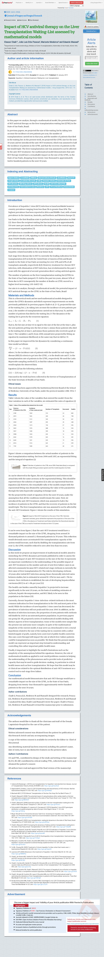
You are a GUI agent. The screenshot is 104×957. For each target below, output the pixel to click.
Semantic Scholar (49, 181)
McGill (46, 184)
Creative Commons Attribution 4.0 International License (90, 75)
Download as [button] (91, 31)
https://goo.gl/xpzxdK (38, 833)
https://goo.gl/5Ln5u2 (18, 844)
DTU (47, 187)
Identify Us (29, 2)
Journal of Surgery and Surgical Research (24, 15)
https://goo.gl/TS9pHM (63, 827)
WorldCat (40, 187)
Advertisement (92, 114)
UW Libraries (12, 184)
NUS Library (38, 184)
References (91, 112)
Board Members (50, 2)
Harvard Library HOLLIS (46, 178)
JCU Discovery (13, 187)
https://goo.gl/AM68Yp (18, 854)
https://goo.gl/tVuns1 (53, 804)
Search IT (71, 178)
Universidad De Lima (27, 187)
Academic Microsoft (28, 181)
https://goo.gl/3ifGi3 (70, 871)
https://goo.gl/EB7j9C (18, 860)
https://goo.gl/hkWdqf (45, 790)
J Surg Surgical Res (95, 2)
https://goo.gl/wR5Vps (42, 822)
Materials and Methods (91, 99)
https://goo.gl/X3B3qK (34, 878)
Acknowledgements (91, 110)
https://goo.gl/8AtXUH (22, 800)
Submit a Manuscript (76, 2)
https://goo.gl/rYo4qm (33, 838)
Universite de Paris (63, 181)
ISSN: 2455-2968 (13, 12)
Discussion (91, 104)
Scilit (39, 181)
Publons (33, 178)
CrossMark (25, 178)
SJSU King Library (25, 184)
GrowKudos (61, 178)
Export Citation (13, 178)
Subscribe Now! (92, 63)
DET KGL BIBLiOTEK (58, 184)
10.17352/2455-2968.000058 (22, 72)
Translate (71, 8)
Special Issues (63, 2)
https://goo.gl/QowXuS (51, 786)
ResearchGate (69, 187)
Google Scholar (13, 181)
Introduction (91, 96)
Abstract (90, 94)
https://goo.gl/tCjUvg (18, 811)
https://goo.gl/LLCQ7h (40, 884)
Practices (19, 2)
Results (89, 102)
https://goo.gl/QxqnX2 (44, 849)
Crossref (11, 190)
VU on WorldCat (56, 187)
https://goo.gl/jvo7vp (24, 867)
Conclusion (91, 106)
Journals (38, 2)
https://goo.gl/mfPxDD (25, 817)
